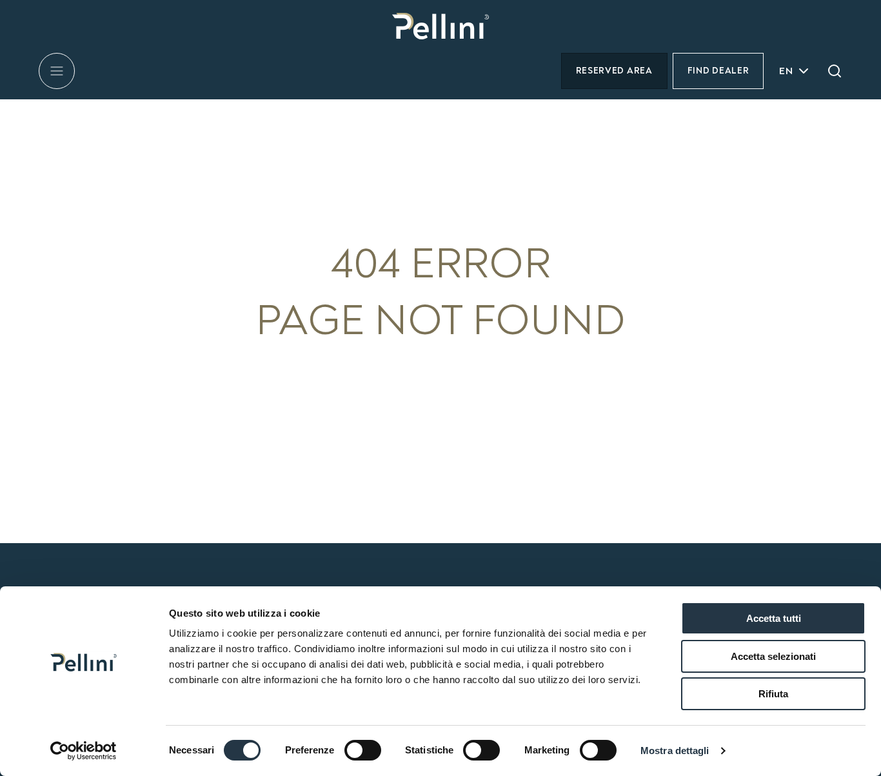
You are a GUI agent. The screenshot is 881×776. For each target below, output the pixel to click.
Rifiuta (773, 693)
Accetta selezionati (773, 656)
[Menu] (57, 71)
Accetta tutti (773, 618)
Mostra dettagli (674, 750)
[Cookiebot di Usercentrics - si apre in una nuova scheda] (83, 751)
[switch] (362, 750)
